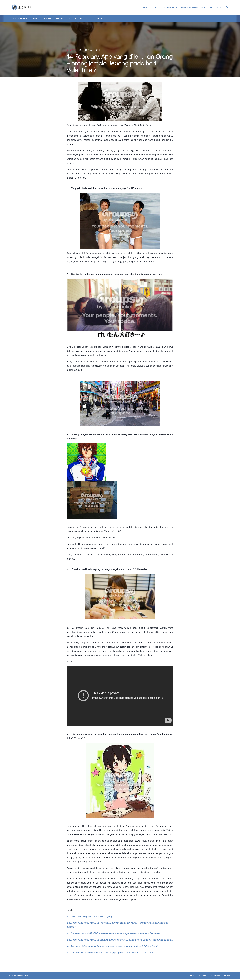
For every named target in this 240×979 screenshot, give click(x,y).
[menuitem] (146, 7)
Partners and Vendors (193, 7)
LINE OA (226, 975)
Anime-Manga (20, 18)
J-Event (47, 18)
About (146, 7)
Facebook (202, 975)
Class (157, 7)
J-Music (60, 18)
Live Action (86, 18)
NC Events (215, 7)
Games (35, 18)
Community (170, 7)
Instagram (215, 975)
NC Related (103, 18)
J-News (72, 18)
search (227, 7)
